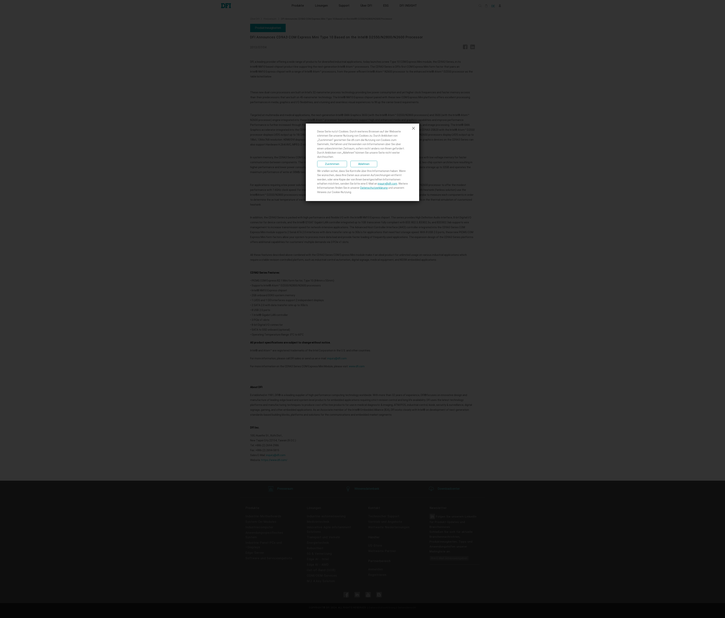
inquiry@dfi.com (387, 183)
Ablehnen (363, 164)
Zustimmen (332, 164)
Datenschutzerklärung (374, 187)
